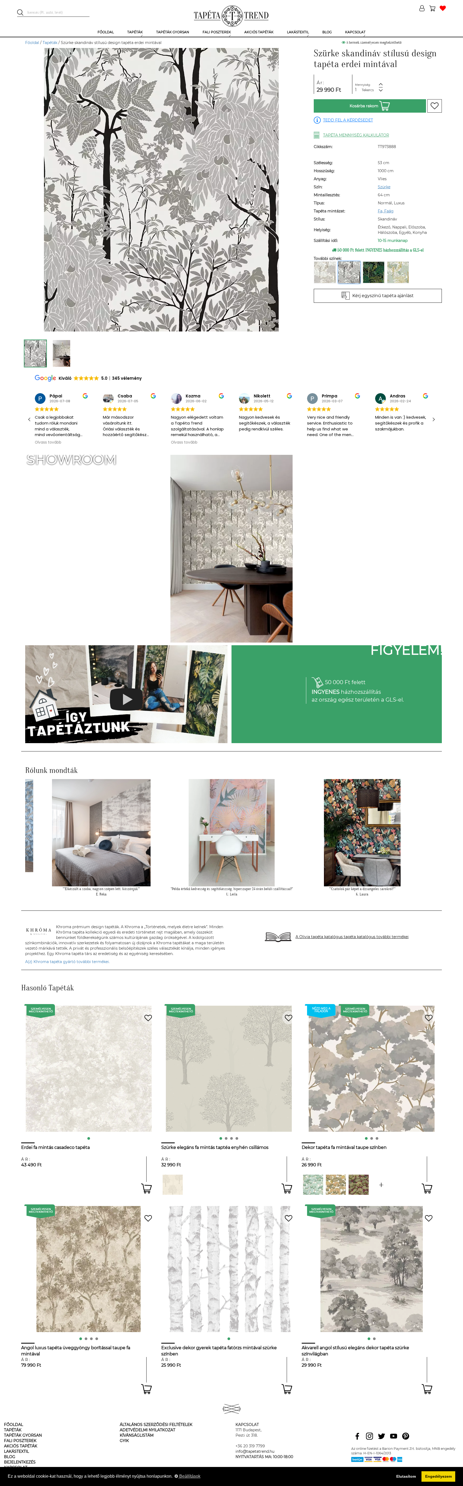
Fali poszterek (20, 1440)
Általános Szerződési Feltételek (156, 1424)
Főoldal (32, 42)
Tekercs (368, 90)
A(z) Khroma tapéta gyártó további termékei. (67, 961)
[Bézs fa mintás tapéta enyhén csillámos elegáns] (173, 1185)
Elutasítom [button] (406, 1476)
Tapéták (50, 42)
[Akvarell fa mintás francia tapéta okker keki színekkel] (336, 1185)
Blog (9, 1456)
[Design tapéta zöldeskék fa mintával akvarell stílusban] (313, 1185)
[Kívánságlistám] (443, 8)
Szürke (384, 187)
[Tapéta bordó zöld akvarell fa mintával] (359, 1185)
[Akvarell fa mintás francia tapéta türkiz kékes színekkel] (381, 1185)
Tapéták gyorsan (23, 1435)
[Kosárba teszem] (146, 1188)
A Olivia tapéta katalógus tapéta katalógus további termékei (352, 936)
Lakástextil (16, 1451)
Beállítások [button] (189, 1476)
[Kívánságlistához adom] (434, 106)
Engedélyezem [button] (438, 1476)
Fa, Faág (386, 211)
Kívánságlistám (137, 1435)
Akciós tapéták (20, 1446)
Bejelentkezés (20, 1462)
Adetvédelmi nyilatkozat (147, 1430)
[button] (434, 419)
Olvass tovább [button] (116, 442)
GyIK (124, 1440)
